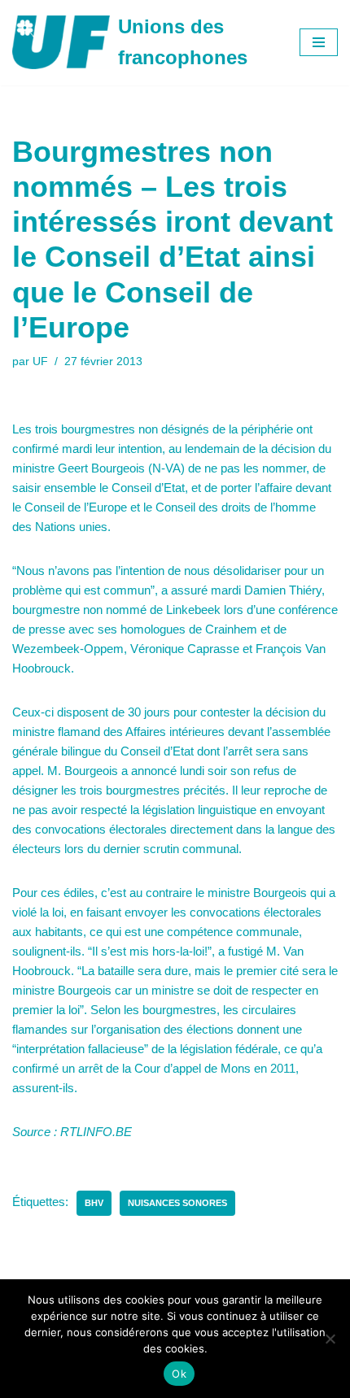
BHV (94, 1203)
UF (40, 361)
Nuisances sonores (177, 1203)
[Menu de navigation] (319, 42)
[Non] (330, 1338)
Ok (179, 1373)
